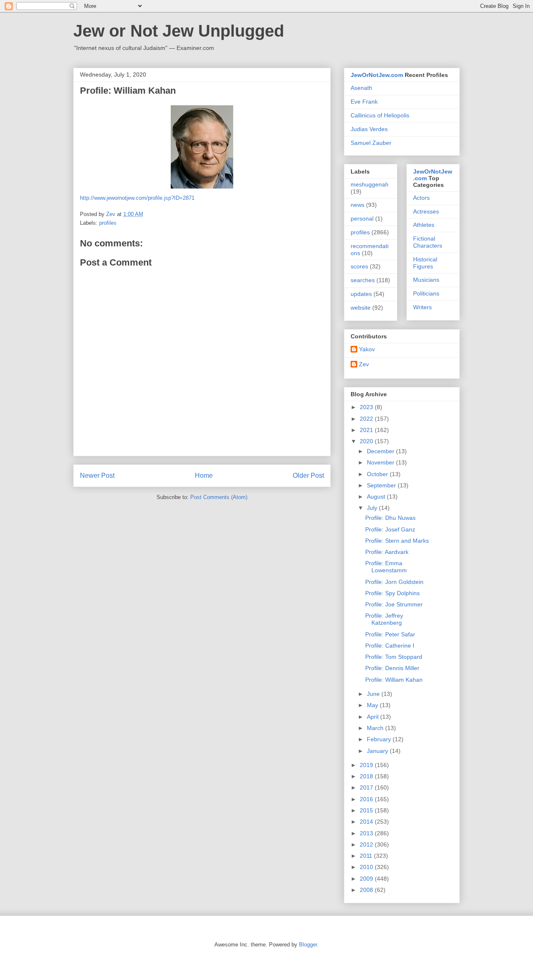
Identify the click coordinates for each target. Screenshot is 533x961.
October (378, 474)
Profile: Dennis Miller (392, 668)
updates (361, 294)
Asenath (361, 87)
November (381, 462)
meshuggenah (370, 184)
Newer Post (97, 475)
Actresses (426, 211)
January (378, 750)
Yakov (367, 349)
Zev (364, 364)
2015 (367, 810)
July (373, 507)
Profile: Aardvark (386, 552)
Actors (421, 197)
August (377, 496)
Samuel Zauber (371, 142)
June (374, 693)
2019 (367, 765)
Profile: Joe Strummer (394, 604)
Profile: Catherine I (389, 645)
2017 (367, 787)
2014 (367, 821)
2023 (367, 407)
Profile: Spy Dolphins (392, 593)
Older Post (308, 475)
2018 (367, 776)
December (381, 451)
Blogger (308, 944)
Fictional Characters (427, 242)
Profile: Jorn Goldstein (394, 582)
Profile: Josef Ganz (390, 529)
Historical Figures (425, 263)
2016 (367, 799)
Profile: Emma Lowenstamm (386, 567)
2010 (367, 867)
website (361, 307)
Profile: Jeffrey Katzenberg (384, 619)
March (376, 728)
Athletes (423, 224)
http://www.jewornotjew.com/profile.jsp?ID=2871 (137, 198)
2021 (367, 430)
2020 (367, 441)
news (357, 204)
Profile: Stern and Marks (397, 540)
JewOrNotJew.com (377, 75)
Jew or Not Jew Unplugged (178, 31)
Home (204, 475)
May (373, 705)
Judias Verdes (369, 129)
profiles (108, 223)
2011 (367, 855)
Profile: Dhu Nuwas (390, 517)
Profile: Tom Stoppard (393, 656)
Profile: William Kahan (394, 679)
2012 (367, 844)
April (373, 716)
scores (359, 266)
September (382, 485)
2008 (367, 890)
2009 (367, 878)
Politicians (426, 293)
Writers (422, 307)
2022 (367, 418)
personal (362, 218)
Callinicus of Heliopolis (380, 115)
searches (363, 280)
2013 (367, 833)
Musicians (426, 279)
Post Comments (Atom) (218, 497)
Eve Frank (364, 101)
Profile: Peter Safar (390, 634)
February (380, 739)
